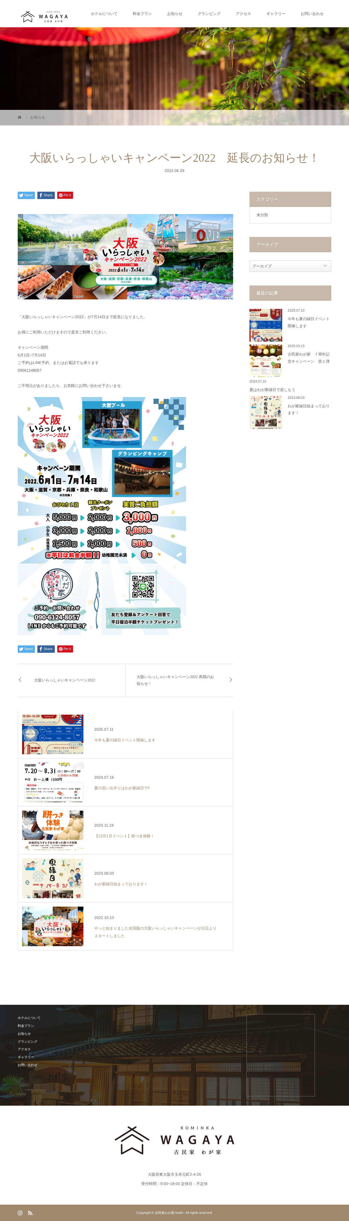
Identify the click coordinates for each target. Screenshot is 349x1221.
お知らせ (174, 13)
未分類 (262, 215)
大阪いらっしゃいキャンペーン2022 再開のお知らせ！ (175, 680)
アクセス (243, 13)
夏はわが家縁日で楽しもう (272, 390)
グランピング (209, 13)
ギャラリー (275, 13)
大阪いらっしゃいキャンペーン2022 (64, 680)
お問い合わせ (312, 13)
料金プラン (142, 13)
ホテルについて (104, 13)
